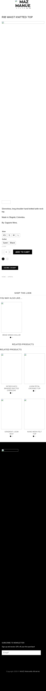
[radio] (4, 235)
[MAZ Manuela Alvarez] (23, 4)
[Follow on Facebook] (3, 632)
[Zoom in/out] (2, 677)
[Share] (16, 677)
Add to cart (22, 252)
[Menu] (3, 4)
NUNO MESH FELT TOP (34, 433)
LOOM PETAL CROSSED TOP (34, 387)
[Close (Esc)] (23, 677)
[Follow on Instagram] (7, 632)
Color (4, 239)
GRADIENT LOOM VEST (12, 433)
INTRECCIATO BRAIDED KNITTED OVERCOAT (11, 388)
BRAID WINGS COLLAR (11, 335)
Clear (4, 246)
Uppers (10, 277)
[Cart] (43, 4)
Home (4, 277)
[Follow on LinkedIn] (11, 632)
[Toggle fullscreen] (9, 677)
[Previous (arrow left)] (2, 687)
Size (4, 231)
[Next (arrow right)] (9, 687)
